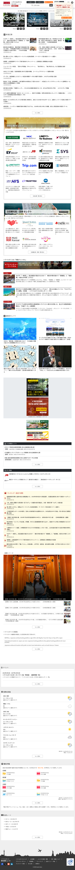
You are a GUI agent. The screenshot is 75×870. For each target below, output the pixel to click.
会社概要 (32, 859)
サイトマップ (40, 861)
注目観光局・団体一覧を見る (37, 252)
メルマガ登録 (49, 2)
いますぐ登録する (67, 17)
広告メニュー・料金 (50, 861)
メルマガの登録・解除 (43, 859)
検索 (51, 5)
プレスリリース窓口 (20, 863)
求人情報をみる (39, 2)
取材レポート (8, 286)
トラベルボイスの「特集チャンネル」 (15, 260)
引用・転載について (55, 859)
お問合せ (37, 863)
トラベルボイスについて (21, 859)
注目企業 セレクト (15, 125)
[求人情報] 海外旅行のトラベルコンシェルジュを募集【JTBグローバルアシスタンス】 (37, 11)
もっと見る (37, 112)
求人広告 (30, 863)
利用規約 (31, 861)
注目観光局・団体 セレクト (19, 211)
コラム (6, 273)
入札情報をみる (30, 2)
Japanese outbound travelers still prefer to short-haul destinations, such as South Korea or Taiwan (32, 645)
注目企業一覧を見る (37, 196)
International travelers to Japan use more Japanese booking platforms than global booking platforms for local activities (35, 641)
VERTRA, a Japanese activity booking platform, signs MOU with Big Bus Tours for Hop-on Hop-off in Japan (33, 638)
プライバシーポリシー (21, 861)
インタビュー (8, 301)
